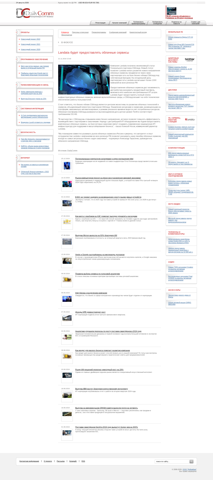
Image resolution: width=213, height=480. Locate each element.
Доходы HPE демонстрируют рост (90, 312)
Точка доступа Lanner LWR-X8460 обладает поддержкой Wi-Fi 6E (181, 192)
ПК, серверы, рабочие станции (174, 120)
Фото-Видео (174, 204)
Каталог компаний (119, 23)
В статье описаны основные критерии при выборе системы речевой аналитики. (107, 276)
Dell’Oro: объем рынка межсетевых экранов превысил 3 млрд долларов (35, 147)
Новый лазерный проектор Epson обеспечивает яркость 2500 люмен (179, 211)
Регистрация (100, 23)
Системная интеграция (32, 109)
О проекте (48, 461)
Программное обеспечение (34, 59)
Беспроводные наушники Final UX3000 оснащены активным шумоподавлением (180, 278)
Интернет (25, 158)
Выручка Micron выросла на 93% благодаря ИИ (96, 235)
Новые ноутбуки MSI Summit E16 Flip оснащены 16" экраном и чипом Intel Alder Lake (181, 46)
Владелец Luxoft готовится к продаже (35, 122)
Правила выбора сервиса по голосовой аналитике (97, 274)
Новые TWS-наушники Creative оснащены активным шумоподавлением (180, 269)
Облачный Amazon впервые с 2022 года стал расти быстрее (35, 172)
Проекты (25, 32)
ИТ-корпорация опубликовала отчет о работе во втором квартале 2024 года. (105, 391)
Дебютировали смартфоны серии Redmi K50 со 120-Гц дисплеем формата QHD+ (179, 241)
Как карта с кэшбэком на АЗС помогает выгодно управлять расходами (106, 216)
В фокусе (67, 42)
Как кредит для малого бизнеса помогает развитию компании (102, 350)
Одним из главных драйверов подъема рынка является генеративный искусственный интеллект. (113, 372)
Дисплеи (172, 90)
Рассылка (61, 461)
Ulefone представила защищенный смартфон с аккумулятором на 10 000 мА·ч (180, 250)
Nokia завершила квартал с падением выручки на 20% (32, 92)
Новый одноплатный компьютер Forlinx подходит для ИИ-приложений (181, 136)
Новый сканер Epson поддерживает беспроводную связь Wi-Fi (179, 78)
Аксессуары (174, 290)
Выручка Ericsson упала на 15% (33, 99)
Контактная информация (29, 461)
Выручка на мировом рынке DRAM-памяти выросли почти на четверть (106, 408)
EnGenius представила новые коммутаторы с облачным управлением (180, 183)
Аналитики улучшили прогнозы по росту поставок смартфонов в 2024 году (108, 331)
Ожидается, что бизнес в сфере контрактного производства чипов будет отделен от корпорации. (113, 295)
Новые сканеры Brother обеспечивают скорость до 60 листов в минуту (180, 69)
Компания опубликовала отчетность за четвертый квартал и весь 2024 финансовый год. (110, 238)
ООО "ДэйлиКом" (189, 469)
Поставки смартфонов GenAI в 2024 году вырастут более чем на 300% (106, 427)
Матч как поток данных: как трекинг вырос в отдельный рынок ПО (35, 67)
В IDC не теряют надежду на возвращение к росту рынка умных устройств (108, 197)
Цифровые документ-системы (173, 60)
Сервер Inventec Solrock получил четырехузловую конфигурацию (181, 128)
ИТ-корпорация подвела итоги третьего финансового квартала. (100, 315)
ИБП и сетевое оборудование (175, 175)
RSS (83, 461)
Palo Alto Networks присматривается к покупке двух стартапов (35, 140)
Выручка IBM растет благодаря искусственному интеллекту (101, 389)
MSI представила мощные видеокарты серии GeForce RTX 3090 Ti (181, 155)
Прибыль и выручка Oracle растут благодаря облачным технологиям (34, 74)
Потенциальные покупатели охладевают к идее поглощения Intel (104, 159)
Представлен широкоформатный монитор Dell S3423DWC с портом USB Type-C (181, 97)
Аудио (171, 262)
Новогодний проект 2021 (30, 44)
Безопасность (28, 132)
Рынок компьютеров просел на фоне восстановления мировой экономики (108, 178)
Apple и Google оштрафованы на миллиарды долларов (99, 255)
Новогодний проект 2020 (30, 49)
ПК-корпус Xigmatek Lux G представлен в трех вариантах (180, 163)
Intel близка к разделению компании (91, 293)
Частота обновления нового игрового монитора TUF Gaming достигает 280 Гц (181, 106)
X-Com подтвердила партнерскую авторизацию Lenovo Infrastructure (34, 116)
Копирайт (73, 461)
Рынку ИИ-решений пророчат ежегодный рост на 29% (99, 370)
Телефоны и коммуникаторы (176, 233)
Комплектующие (176, 148)
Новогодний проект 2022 (30, 39)
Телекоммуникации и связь (34, 85)
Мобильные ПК (175, 32)
